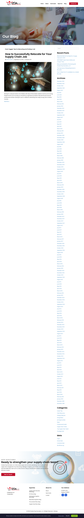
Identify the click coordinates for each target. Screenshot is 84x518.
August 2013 (60, 333)
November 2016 (60, 245)
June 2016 (59, 257)
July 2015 (59, 281)
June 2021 (59, 122)
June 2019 (59, 176)
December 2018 (60, 189)
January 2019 (60, 187)
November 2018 (60, 191)
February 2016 (60, 266)
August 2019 (60, 171)
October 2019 (60, 167)
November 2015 (60, 272)
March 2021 (59, 128)
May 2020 (59, 151)
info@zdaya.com (10, 492)
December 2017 (60, 216)
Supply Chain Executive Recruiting (34, 491)
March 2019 (59, 182)
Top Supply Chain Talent (63, 429)
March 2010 (59, 394)
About (47, 490)
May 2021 (59, 124)
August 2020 (60, 144)
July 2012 (59, 363)
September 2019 (61, 169)
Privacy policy (61, 515)
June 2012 (59, 365)
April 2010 (59, 392)
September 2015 (61, 277)
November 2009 (60, 403)
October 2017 (60, 221)
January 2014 (60, 322)
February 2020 (60, 158)
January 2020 (60, 160)
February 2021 (60, 131)
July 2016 (59, 254)
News (58, 422)
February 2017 (60, 239)
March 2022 (59, 101)
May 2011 (59, 381)
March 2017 (59, 236)
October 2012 (60, 356)
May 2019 (59, 178)
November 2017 (60, 218)
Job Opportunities (61, 420)
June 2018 (59, 203)
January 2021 (60, 133)
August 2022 (60, 90)
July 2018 (59, 200)
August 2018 (60, 198)
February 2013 (60, 347)
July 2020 (59, 146)
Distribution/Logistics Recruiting (34, 497)
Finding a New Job (61, 415)
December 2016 (60, 243)
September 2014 (61, 304)
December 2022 (60, 81)
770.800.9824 (10, 494)
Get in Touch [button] (8, 474)
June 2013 (59, 338)
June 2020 (59, 149)
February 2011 (60, 387)
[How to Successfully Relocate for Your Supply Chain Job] (27, 76)
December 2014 (60, 297)
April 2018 (59, 207)
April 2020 (59, 153)
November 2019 (60, 164)
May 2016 (59, 259)
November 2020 (60, 137)
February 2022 (60, 104)
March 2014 (59, 317)
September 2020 (61, 142)
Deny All (67, 515)
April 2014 (59, 315)
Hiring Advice (60, 417)
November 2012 (60, 354)
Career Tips (59, 411)
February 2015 (60, 293)
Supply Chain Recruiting (34, 504)
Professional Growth (62, 424)
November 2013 (60, 327)
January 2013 (60, 349)
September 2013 (61, 331)
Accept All (74, 515)
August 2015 (60, 279)
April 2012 (59, 369)
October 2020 (60, 140)
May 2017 (59, 232)
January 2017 (60, 241)
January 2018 (60, 214)
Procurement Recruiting (34, 501)
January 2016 (60, 268)
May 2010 (59, 390)
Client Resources (61, 413)
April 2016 (59, 261)
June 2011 (59, 378)
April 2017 (59, 234)
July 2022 (59, 92)
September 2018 (61, 196)
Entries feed (60, 441)
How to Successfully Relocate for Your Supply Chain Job (28, 55)
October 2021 (60, 113)
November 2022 (60, 83)
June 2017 (59, 230)
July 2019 (59, 173)
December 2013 (60, 324)
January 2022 (60, 106)
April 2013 (59, 342)
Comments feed (60, 443)
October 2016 (60, 248)
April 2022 (59, 99)
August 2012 (60, 360)
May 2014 (59, 313)
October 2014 (60, 302)
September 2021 (61, 115)
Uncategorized (60, 431)
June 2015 (59, 284)
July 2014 (59, 308)
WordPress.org (60, 445)
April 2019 (59, 180)
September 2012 (61, 358)
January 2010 (60, 399)
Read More (6, 101)
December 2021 (60, 108)
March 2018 (59, 209)
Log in (58, 438)
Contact (47, 495)
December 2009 (60, 401)
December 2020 (60, 135)
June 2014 (59, 311)
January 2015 (60, 295)
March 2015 (59, 290)
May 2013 (59, 340)
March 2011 (59, 385)
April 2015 (59, 288)
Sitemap (55, 511)
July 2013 (59, 336)
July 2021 (59, 119)
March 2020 (59, 155)
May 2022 (59, 97)
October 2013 (60, 329)
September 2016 (61, 250)
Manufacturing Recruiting (35, 499)
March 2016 (59, 263)
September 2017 (61, 223)
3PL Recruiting (32, 494)
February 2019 (60, 185)
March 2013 (59, 345)
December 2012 (60, 351)
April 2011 (59, 383)
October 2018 (60, 194)
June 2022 (59, 95)
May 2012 (59, 367)
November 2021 (60, 110)
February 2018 (60, 212)
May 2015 (59, 286)
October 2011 (60, 374)
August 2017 (60, 225)
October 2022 (60, 85)
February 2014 (60, 320)
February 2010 (60, 396)
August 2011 (60, 376)
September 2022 (61, 88)
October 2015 (60, 275)
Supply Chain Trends (62, 426)
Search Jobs (48, 493)
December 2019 (60, 162)
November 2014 (60, 299)
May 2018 (59, 205)
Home (3, 39)
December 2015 (60, 270)
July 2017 (59, 227)
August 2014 (60, 306)
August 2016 (60, 252)
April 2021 (59, 126)
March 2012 (59, 372)
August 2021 (60, 117)
